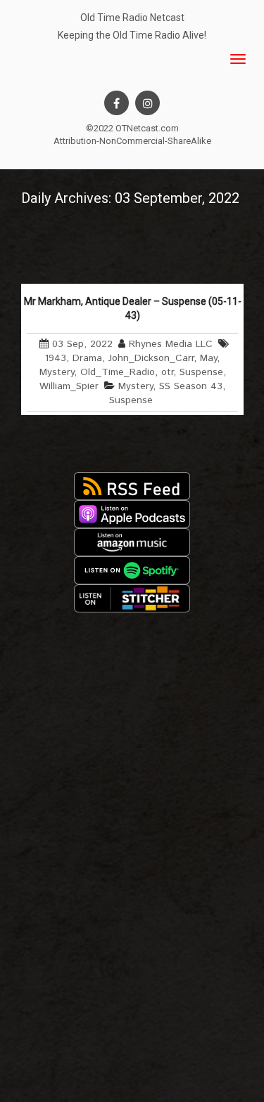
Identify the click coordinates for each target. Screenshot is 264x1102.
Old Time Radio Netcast (132, 17)
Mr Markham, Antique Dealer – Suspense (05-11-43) (132, 308)
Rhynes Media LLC (171, 344)
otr (167, 372)
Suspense (201, 372)
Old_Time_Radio (117, 372)
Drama (87, 358)
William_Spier (69, 386)
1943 (55, 358)
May (208, 358)
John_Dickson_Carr (151, 358)
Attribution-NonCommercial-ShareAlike (132, 141)
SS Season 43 (190, 386)
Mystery (56, 372)
